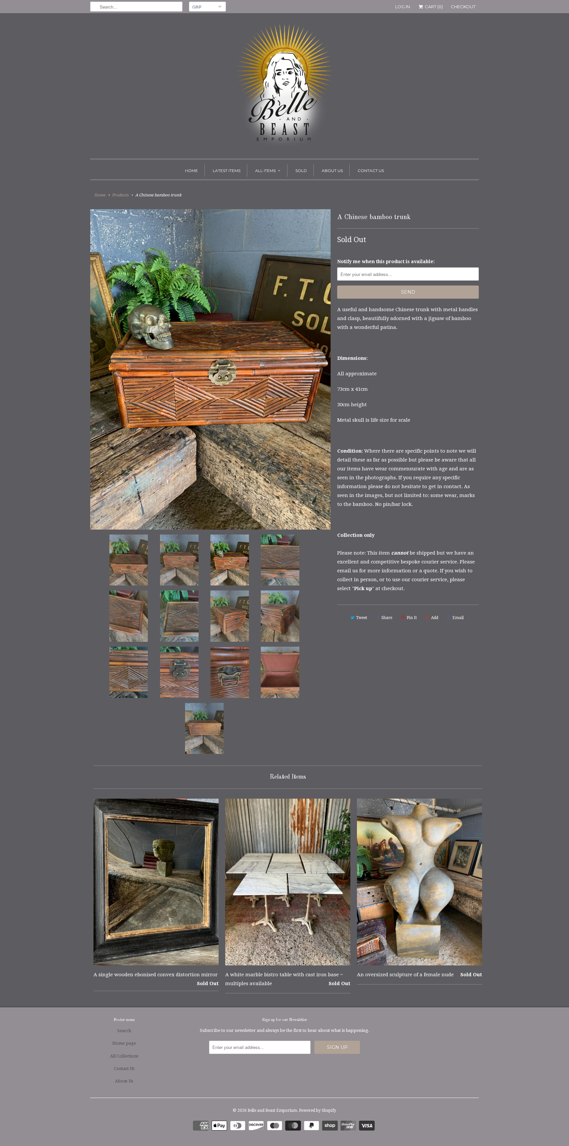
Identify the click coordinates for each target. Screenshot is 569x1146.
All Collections (124, 1056)
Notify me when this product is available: (386, 261)
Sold (301, 170)
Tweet (361, 617)
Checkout (463, 6)
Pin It (412, 617)
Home (191, 170)
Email (458, 617)
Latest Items (226, 170)
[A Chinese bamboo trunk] (210, 369)
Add (434, 617)
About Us (332, 170)
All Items (265, 170)
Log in (402, 6)
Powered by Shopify (317, 1110)
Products (120, 195)
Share (386, 617)
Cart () (433, 6)
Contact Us (371, 170)
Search (124, 1030)
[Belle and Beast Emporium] (284, 87)
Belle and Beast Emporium (272, 1110)
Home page (124, 1043)
